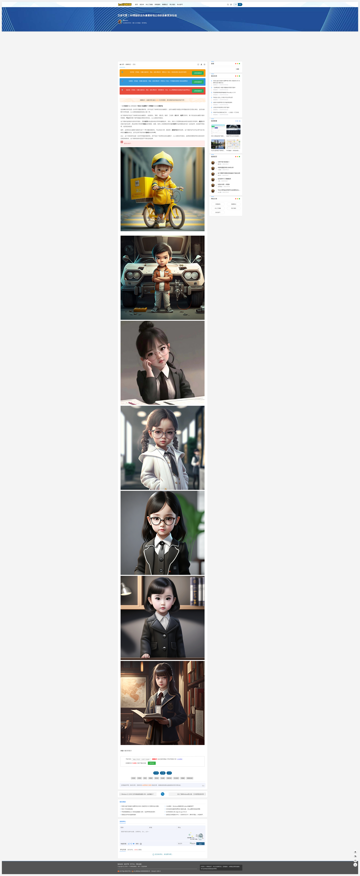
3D (149, 106)
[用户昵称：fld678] (213, 174)
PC (155, 132)
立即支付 (151, 763)
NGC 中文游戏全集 (127, 809)
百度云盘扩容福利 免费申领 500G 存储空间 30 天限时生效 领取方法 (141, 806)
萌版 (151, 106)
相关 (126, 132)
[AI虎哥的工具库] (125, 4)
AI (124, 109)
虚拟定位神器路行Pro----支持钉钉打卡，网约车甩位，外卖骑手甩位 (186, 814)
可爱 (139, 778)
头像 (143, 106)
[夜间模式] (231, 4)
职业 (139, 106)
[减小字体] (198, 64)
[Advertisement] (180, 46)
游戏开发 (175, 130)
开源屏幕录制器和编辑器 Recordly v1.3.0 (224, 92)
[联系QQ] (355, 852)
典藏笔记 (165, 4)
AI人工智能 (149, 4)
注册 (235, 4)
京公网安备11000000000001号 (142, 871)
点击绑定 (179, 759)
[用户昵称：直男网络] (213, 185)
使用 (146, 121)
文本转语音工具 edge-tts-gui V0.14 (176, 812)
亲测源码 (157, 4)
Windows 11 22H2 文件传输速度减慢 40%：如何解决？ (137, 794)
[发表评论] (355, 860)
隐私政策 (120, 864)
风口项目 (172, 4)
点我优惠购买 (198, 73)
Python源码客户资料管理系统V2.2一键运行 (223, 150)
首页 (136, 4)
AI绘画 (125, 106)
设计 (176, 115)
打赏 (157, 773)
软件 (175, 124)
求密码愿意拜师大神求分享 (226, 167)
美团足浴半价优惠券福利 (129, 814)
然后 (200, 121)
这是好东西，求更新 (224, 184)
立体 (133, 778)
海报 (163, 773)
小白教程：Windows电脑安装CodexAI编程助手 (180, 806)
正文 (134, 64)
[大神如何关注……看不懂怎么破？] (131, 844)
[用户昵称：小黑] (213, 180)
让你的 (176, 778)
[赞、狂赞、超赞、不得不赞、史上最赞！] (134, 844)
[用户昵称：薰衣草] (213, 163)
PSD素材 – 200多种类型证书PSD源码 (236, 150)
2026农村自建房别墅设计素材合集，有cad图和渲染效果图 (183, 809)
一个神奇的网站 (132, 866)
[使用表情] (141, 844)
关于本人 (132, 864)
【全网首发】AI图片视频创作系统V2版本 (224, 87)
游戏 (147, 132)
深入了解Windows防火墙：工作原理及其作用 (190, 794)
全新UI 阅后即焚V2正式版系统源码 (222, 102)
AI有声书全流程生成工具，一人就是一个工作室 (226, 112)
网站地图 (138, 864)
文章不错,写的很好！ (224, 162)
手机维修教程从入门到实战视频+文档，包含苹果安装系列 (138, 812)
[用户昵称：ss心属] (213, 191)
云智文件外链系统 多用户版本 (221, 107)
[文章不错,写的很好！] (129, 844)
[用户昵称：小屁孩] (213, 168)
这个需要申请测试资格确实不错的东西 (229, 173)
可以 (127, 118)
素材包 (161, 106)
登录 (240, 4)
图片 (146, 106)
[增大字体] (205, 64)
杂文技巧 (180, 4)
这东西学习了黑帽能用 (224, 179)
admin (126, 20)
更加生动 (190, 778)
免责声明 (126, 864)
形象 (183, 778)
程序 (181, 115)
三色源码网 (144, 866)
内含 (122, 750)
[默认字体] (201, 64)
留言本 (142, 4)
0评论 (145, 23)
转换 (144, 124)
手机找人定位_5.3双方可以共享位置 (223, 97)
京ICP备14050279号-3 (125, 871)
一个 (144, 130)
